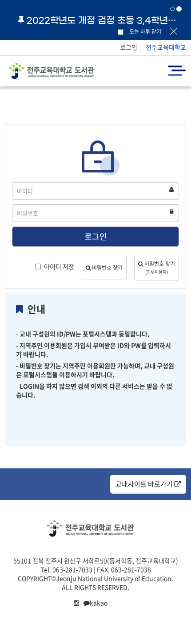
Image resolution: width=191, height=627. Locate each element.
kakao (98, 602)
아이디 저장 (59, 266)
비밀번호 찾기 (107, 268)
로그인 (128, 47)
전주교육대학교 (166, 47)
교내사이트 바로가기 (144, 484)
